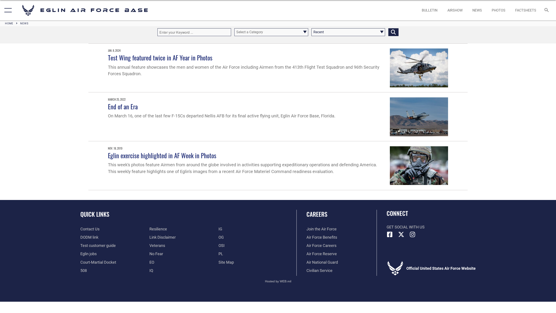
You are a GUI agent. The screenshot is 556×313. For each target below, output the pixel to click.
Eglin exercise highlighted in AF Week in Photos (162, 155)
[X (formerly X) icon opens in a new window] (401, 234)
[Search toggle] (546, 10)
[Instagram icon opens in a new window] (412, 234)
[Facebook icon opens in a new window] (390, 234)
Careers (316, 214)
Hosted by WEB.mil (278, 281)
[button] (7, 10)
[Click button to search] (393, 32)
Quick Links (94, 214)
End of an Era (123, 106)
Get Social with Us (406, 227)
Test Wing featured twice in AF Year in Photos (160, 57)
